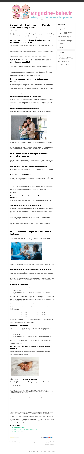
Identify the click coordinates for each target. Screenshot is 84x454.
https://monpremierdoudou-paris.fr (65, 67)
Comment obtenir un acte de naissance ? (20, 427)
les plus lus (16, 437)
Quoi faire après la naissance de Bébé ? (19, 433)
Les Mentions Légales (51, 451)
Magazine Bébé (34, 451)
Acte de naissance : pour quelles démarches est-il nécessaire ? (24, 429)
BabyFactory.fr (64, 55)
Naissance (12, 437)
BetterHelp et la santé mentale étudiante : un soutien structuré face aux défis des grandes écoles (65, 42)
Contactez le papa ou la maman (42, 451)
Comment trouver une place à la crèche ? (20, 431)
